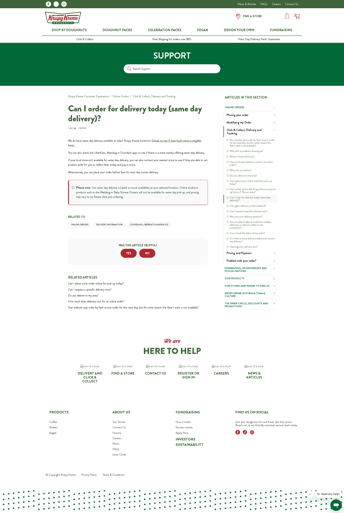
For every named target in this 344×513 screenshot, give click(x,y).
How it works (183, 422)
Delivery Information (109, 224)
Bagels (53, 433)
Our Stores (119, 422)
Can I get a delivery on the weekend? (248, 206)
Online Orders (121, 96)
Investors (185, 439)
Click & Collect (84, 39)
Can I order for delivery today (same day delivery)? (250, 199)
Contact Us (291, 4)
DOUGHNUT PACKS (117, 30)
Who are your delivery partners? (246, 216)
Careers (276, 4)
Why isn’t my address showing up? (246, 151)
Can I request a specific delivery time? (248, 211)
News (116, 444)
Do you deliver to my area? (243, 175)
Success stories (184, 427)
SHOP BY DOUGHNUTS (69, 30)
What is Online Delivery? (242, 156)
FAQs (264, 4)
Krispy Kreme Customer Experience (88, 96)
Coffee (53, 422)
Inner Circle (119, 454)
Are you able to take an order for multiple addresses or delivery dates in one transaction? (250, 224)
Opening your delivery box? (244, 246)
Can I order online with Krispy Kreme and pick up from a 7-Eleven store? (252, 190)
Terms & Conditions (114, 475)
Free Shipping (172, 39)
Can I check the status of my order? (247, 233)
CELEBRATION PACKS (164, 30)
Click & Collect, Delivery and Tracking (154, 96)
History (117, 433)
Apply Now (182, 433)
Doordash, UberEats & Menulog (149, 224)
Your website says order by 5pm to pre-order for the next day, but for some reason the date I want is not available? (252, 142)
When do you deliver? (241, 170)
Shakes (53, 427)
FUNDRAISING (281, 30)
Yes (128, 253)
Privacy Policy (89, 475)
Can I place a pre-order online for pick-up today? (251, 182)
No (147, 253)
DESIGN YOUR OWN (239, 30)
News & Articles (247, 4)
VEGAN (202, 30)
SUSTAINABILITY (189, 444)
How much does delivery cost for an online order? (251, 163)
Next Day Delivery (259, 39)
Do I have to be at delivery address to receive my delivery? (252, 240)
